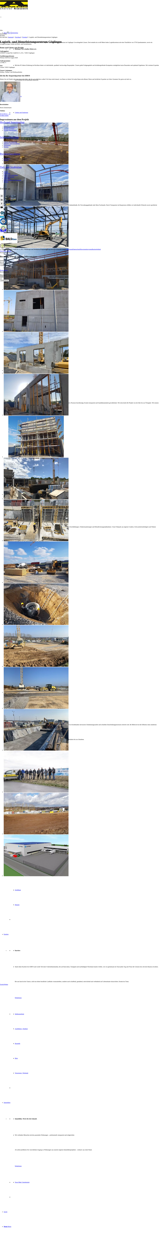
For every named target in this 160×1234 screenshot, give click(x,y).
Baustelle (17, 1043)
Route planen (4, 270)
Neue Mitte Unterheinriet (22, 1182)
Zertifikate (18, 890)
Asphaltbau (7, 178)
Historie (17, 905)
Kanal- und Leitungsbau (11, 175)
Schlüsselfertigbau (9, 137)
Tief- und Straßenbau (11, 167)
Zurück (2, 984)
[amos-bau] (80, 4)
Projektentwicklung (10, 153)
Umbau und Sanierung (21, 112)
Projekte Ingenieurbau (10, 130)
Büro (16, 1058)
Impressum (69, 249)
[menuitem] (82, 1211)
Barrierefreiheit (96, 249)
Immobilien (7, 1102)
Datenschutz (76, 249)
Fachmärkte (7, 145)
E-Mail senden (4, 115)
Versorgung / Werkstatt (21, 1073)
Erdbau (6, 172)
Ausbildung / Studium (21, 1029)
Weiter (6, 984)
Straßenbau (7, 173)
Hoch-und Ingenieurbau (12, 122)
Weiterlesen (18, 998)
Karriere (6, 934)
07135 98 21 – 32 (5, 114)
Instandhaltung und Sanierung (12, 180)
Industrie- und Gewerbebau (12, 143)
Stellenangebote (19, 1014)
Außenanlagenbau (9, 177)
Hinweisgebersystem (86, 249)
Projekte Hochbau (9, 128)
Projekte (6, 147)
